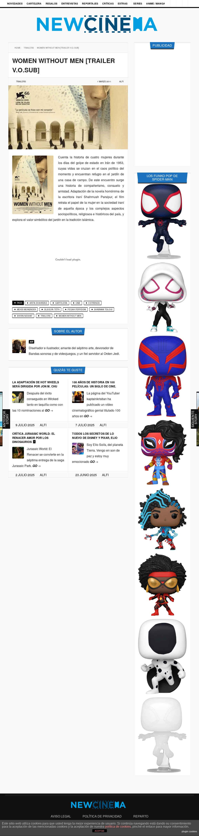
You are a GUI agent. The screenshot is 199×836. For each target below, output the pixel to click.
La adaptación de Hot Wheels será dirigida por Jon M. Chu (35, 384)
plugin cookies (189, 831)
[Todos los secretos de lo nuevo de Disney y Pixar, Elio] (78, 448)
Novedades (15, 3)
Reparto (140, 816)
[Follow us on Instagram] (165, 3)
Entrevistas (69, 3)
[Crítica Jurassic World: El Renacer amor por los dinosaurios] (18, 452)
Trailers (29, 47)
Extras (122, 3)
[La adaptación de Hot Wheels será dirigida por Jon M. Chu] (18, 396)
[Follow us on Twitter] (178, 3)
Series (138, 3)
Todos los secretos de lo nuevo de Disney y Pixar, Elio (94, 436)
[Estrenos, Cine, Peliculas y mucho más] (99, 24)
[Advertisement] (162, 108)
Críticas (108, 3)
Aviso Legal (61, 816)
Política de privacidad (102, 816)
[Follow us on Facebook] (171, 3)
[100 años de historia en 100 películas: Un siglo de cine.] (78, 396)
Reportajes (90, 3)
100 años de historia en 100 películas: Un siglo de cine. (94, 384)
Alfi (121, 81)
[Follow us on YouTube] (184, 3)
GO (49, 410)
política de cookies (118, 826)
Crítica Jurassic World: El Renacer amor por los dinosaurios (33, 438)
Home (18, 47)
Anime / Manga (156, 3)
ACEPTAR (99, 831)
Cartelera (34, 3)
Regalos (51, 3)
